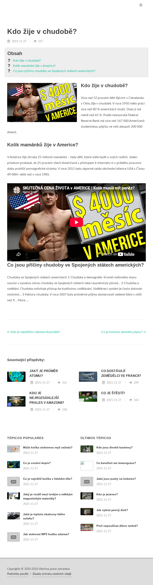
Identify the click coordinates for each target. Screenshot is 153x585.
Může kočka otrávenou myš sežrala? (48, 447)
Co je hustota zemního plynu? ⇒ (123, 332)
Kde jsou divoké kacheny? (114, 447)
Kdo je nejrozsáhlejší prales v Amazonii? (46, 397)
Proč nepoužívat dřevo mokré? (117, 525)
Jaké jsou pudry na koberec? (116, 478)
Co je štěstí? (113, 393)
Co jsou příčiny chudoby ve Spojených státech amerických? (54, 71)
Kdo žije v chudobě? (27, 60)
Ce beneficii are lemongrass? (116, 463)
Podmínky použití (17, 574)
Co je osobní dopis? (37, 463)
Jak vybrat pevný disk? (112, 510)
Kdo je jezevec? (107, 494)
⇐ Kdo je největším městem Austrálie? (33, 332)
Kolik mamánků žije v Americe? (34, 65)
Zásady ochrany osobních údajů (51, 574)
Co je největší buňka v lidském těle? (47, 478)
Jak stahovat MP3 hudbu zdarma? (46, 534)
